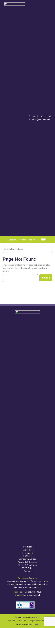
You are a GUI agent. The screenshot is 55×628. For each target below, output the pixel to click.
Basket (32, 239)
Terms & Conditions (27, 565)
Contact (27, 571)
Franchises (27, 552)
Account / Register (17, 239)
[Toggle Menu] (43, 239)
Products (27, 546)
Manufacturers (28, 549)
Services (27, 555)
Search (46, 277)
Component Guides (27, 558)
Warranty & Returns (27, 562)
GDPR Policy (28, 568)
